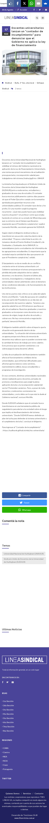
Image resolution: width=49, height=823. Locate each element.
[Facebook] (35, 9)
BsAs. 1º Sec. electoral (24, 83)
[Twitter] (41, 9)
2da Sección (8, 705)
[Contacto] (46, 9)
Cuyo (5, 765)
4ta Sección (8, 714)
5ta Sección (8, 718)
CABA (5, 748)
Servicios (27, 793)
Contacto (39, 793)
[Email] (38, 3)
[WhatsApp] (31, 3)
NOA (5, 761)
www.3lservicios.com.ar (24, 818)
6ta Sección (8, 722)
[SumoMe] (45, 3)
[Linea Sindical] (16, 17)
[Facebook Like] (10, 3)
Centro (6, 752)
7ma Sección (8, 726)
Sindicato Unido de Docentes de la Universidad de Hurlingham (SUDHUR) (23, 560)
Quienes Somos (13, 793)
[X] (24, 3)
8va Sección (8, 731)
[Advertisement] (24, 123)
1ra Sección (8, 701)
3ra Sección (8, 709)
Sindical (8, 83)
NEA (5, 756)
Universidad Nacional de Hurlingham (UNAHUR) (24, 554)
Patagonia (8, 769)
